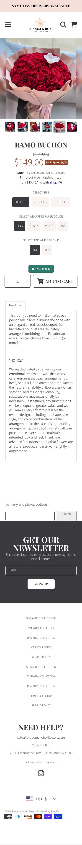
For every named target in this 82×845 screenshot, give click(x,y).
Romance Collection (41, 638)
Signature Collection (41, 618)
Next (77, 78)
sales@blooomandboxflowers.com (41, 737)
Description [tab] (15, 305)
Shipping (23, 173)
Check (66, 514)
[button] (8, 25)
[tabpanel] (41, 385)
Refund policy (41, 657)
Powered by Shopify (48, 811)
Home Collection (41, 647)
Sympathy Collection (41, 628)
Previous (5, 78)
